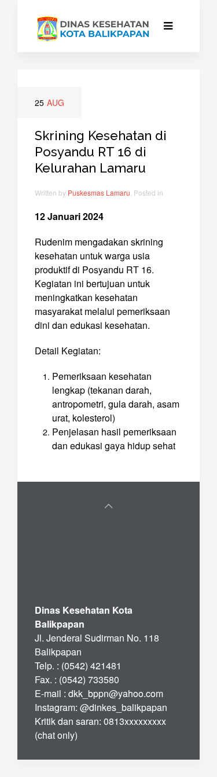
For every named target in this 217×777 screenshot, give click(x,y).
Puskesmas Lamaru (99, 192)
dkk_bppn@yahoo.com (115, 693)
